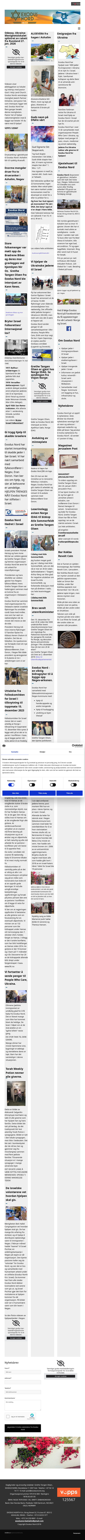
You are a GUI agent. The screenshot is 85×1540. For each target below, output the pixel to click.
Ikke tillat (15, 793)
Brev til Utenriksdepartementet (41, 658)
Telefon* (8, 1388)
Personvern (76, 1533)
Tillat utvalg (42, 793)
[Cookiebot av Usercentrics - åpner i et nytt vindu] (73, 745)
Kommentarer (10, 1398)
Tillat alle (69, 793)
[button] (42, 28)
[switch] (32, 785)
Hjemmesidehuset (16, 1533)
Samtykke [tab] (14, 752)
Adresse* (8, 1378)
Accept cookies (16, 67)
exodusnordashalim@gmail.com (29, 1521)
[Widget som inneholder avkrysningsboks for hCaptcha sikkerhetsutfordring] (20, 1417)
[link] (16, 52)
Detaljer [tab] (42, 752)
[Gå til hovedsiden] (42, 17)
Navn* (7, 1368)
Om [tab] (70, 752)
